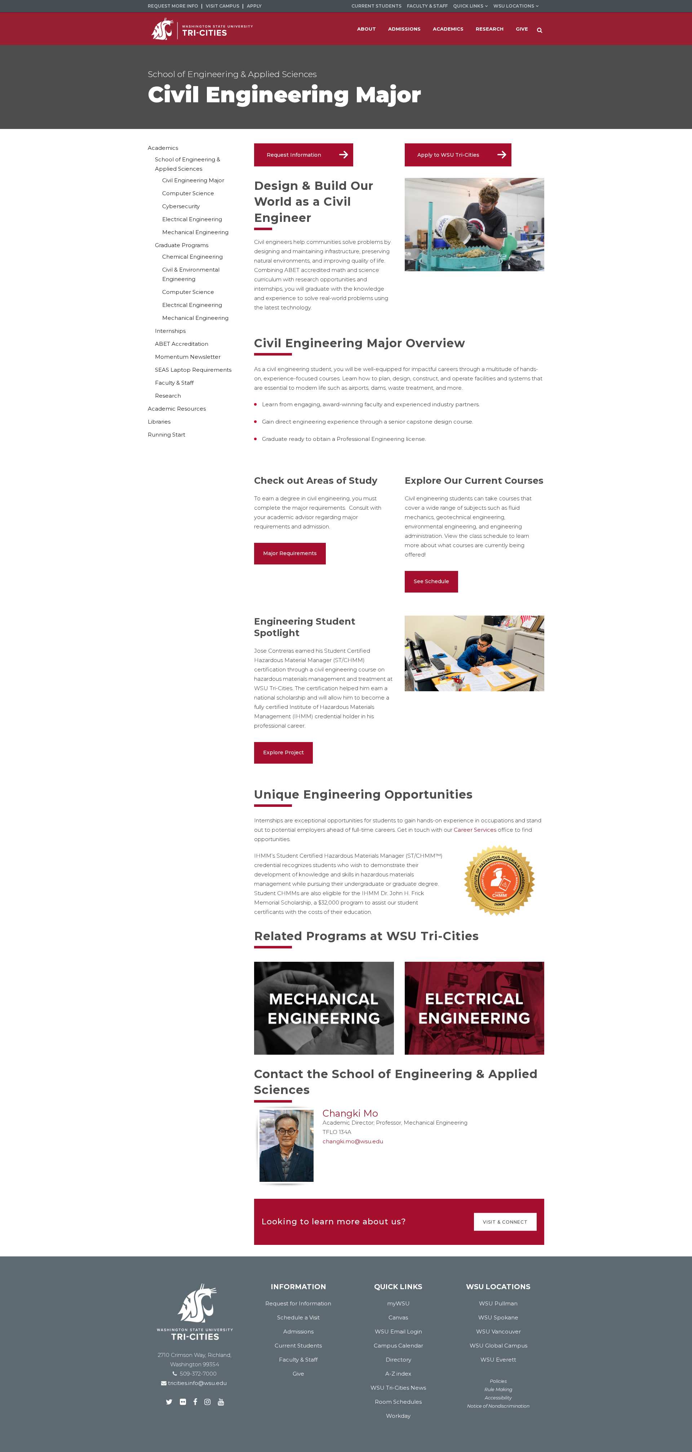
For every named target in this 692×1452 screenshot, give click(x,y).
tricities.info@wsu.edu (197, 1383)
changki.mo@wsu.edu (353, 1141)
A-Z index (398, 1373)
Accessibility (498, 1397)
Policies (498, 1381)
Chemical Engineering (192, 256)
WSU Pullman (498, 1303)
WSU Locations (513, 6)
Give (298, 1373)
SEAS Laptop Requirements (193, 369)
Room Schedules (398, 1401)
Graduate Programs (181, 245)
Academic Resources (177, 408)
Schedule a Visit (298, 1317)
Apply (254, 6)
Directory (398, 1359)
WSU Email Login (398, 1331)
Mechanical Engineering (195, 232)
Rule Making (498, 1389)
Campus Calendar (398, 1345)
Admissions (298, 1331)
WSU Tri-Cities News (398, 1387)
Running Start (166, 434)
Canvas (398, 1317)
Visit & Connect (505, 1221)
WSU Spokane (498, 1317)
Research (168, 395)
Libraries (159, 421)
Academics (163, 147)
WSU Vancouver (498, 1331)
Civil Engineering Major (193, 180)
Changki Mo (350, 1113)
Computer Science (188, 193)
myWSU (398, 1303)
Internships (170, 330)
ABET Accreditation (181, 343)
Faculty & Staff (427, 6)
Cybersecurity (181, 206)
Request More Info (173, 6)
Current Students (376, 6)
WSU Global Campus (498, 1345)
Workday (398, 1415)
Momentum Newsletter (188, 356)
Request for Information (298, 1303)
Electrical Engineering (192, 219)
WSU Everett (498, 1359)
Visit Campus (222, 6)
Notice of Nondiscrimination (498, 1406)
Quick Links (468, 6)
